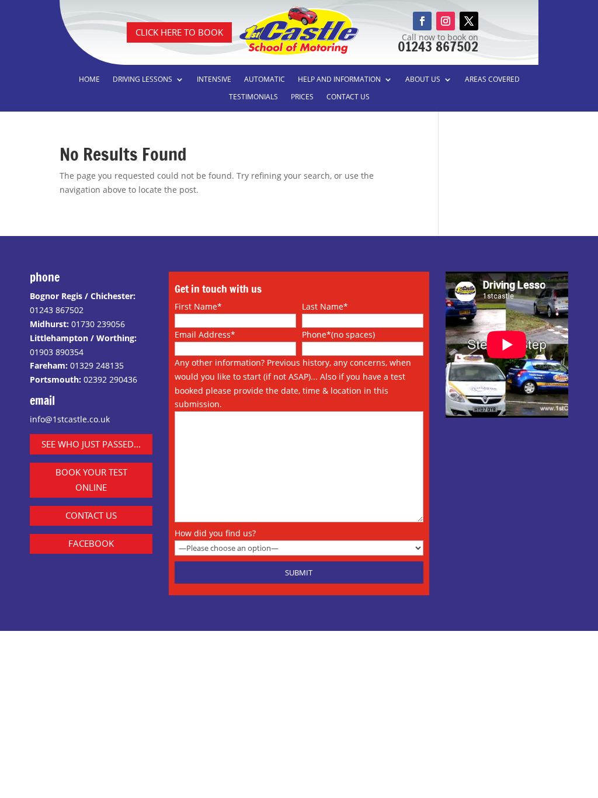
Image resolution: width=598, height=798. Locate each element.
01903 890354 (57, 352)
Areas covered (492, 79)
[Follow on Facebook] (422, 21)
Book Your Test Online (91, 479)
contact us (91, 515)
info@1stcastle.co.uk (70, 419)
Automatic (264, 79)
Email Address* (205, 334)
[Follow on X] (469, 21)
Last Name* (325, 306)
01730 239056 (98, 323)
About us (422, 79)
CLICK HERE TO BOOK (179, 32)
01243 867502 (438, 46)
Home (89, 79)
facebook (91, 543)
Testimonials (253, 97)
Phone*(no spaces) (338, 334)
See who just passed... (91, 444)
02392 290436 (110, 379)
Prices (302, 97)
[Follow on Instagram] (445, 21)
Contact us (348, 97)
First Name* (198, 306)
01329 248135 (97, 365)
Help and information (339, 79)
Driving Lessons (142, 79)
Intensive (214, 79)
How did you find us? (215, 533)
